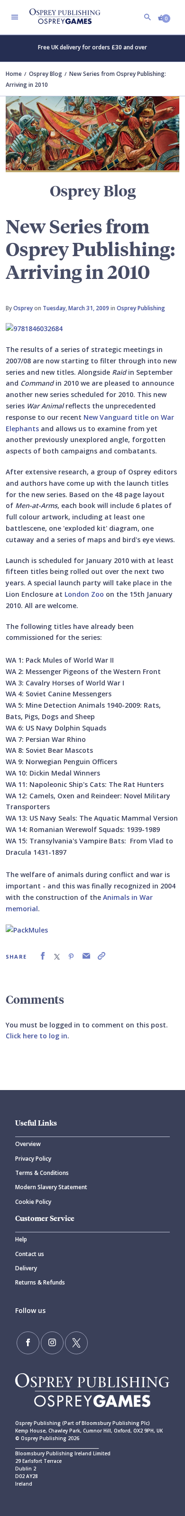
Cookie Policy (33, 1202)
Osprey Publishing (141, 308)
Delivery (26, 1268)
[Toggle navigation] (14, 17)
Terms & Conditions (42, 1173)
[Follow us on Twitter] (76, 1342)
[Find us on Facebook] (28, 1342)
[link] (42, 956)
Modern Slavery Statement (51, 1187)
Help (21, 1239)
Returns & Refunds (40, 1282)
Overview (28, 1144)
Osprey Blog (45, 74)
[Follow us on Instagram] (52, 1342)
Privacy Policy (33, 1159)
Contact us (29, 1254)
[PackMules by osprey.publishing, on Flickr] (27, 929)
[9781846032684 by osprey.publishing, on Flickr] (34, 328)
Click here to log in (36, 1035)
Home (14, 74)
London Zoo (85, 594)
